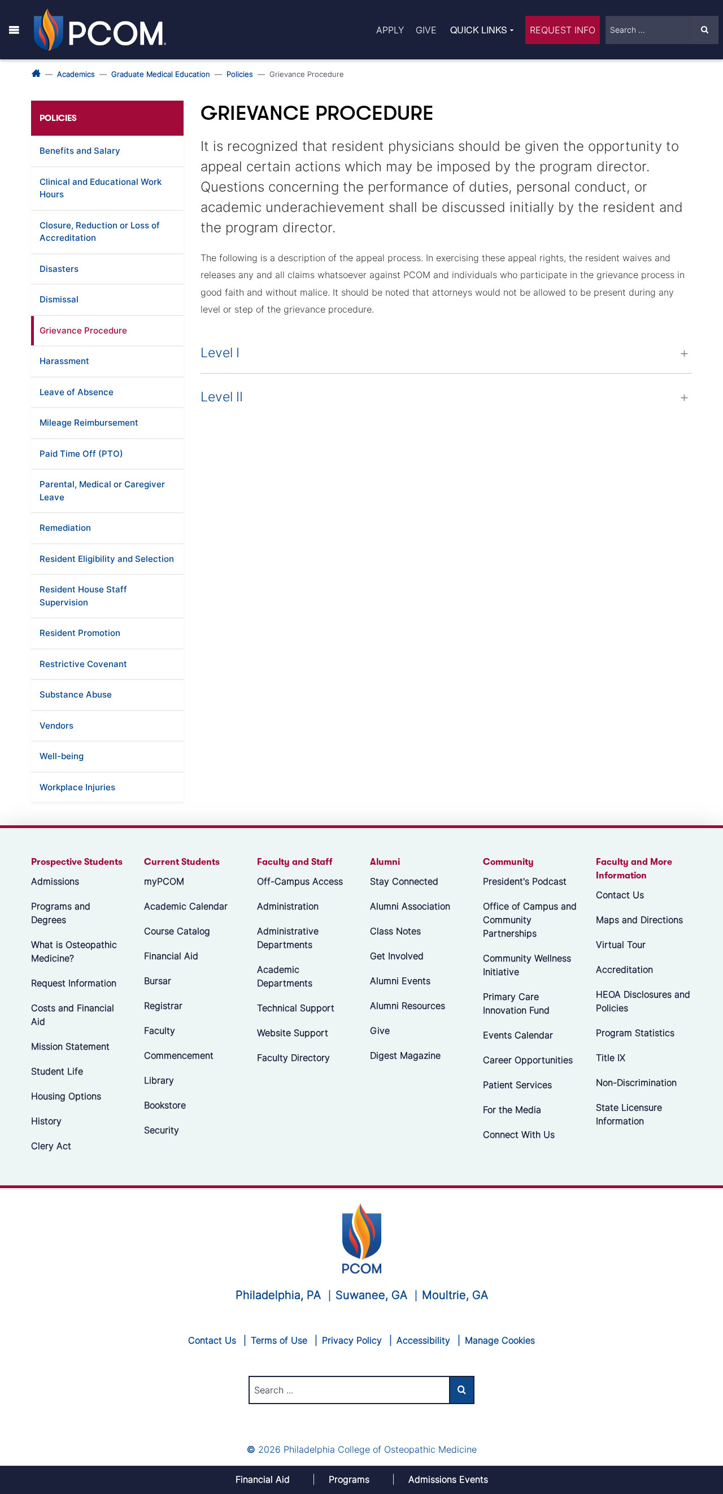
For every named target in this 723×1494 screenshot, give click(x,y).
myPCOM (164, 881)
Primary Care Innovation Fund (516, 1003)
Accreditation (624, 969)
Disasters (59, 268)
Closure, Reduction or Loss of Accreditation (100, 232)
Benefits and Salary (80, 150)
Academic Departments (284, 976)
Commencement (179, 1055)
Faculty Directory (293, 1057)
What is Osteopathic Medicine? (74, 951)
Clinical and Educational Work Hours (101, 188)
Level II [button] (222, 397)
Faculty (159, 1030)
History (46, 1121)
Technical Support (295, 1008)
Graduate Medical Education (160, 74)
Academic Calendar (186, 906)
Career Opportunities (528, 1060)
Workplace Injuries (77, 787)
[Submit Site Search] (704, 30)
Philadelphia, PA (278, 1295)
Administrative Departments (288, 937)
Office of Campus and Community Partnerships (530, 919)
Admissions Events (448, 1479)
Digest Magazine (405, 1055)
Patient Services (517, 1084)
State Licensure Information (629, 1114)
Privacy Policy (352, 1340)
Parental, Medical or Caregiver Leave (102, 491)
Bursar (157, 980)
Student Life (57, 1071)
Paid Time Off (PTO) (81, 453)
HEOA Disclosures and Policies (643, 1001)
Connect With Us (519, 1134)
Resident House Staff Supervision (83, 596)
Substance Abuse (76, 694)
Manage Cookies (500, 1340)
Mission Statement (70, 1046)
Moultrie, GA (455, 1295)
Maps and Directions (639, 919)
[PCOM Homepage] (361, 1237)
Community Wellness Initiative (527, 964)
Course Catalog (177, 931)
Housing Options (66, 1096)
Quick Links (478, 29)
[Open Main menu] (14, 29)
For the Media (512, 1109)
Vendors (56, 725)
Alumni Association (410, 906)
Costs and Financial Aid (72, 1014)
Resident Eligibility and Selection (107, 558)
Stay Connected (404, 881)
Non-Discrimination (636, 1082)
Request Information (73, 983)
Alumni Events (400, 980)
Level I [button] (220, 353)
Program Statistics (635, 1032)
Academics (76, 74)
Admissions (55, 881)
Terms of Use (279, 1340)
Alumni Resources (407, 1005)
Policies (240, 74)
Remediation (65, 527)
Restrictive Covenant (83, 664)
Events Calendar (518, 1035)
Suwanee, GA (371, 1295)
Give (426, 30)
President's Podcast (525, 881)
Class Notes (395, 931)
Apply (390, 30)
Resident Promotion (80, 632)
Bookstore (165, 1105)
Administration (288, 906)
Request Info (562, 30)
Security (161, 1130)
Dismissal (59, 299)
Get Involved (397, 956)
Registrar (163, 1005)
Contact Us (620, 894)
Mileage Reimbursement (89, 422)
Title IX (610, 1057)
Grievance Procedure (83, 330)
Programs (349, 1479)
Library (159, 1080)
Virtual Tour (621, 944)
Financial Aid (171, 956)
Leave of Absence (77, 392)
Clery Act (51, 1145)
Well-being (62, 756)
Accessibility (423, 1340)
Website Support (292, 1032)
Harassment (64, 361)
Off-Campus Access (300, 881)
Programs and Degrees (60, 912)
